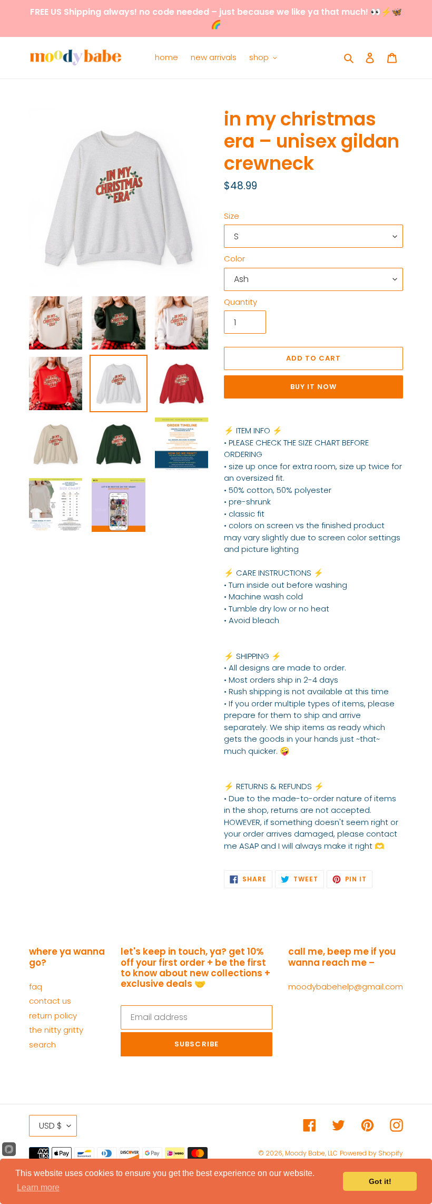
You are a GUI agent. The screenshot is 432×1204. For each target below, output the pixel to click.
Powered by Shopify (371, 1153)
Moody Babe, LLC (311, 1153)
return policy (53, 1015)
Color (234, 258)
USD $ (50, 1126)
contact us (50, 1000)
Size (231, 215)
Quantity (240, 301)
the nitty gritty (56, 1029)
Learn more (38, 1187)
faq (35, 986)
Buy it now (313, 387)
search (42, 1044)
